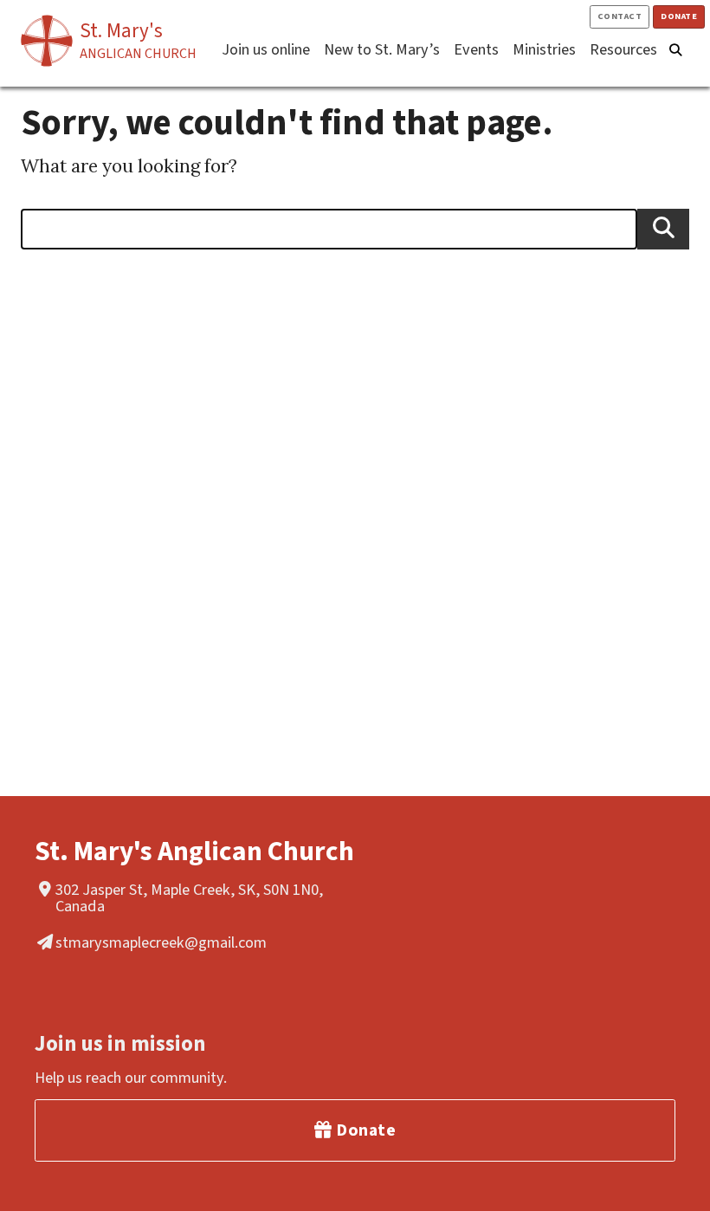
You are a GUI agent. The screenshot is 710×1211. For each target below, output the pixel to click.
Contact (619, 16)
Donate (679, 16)
